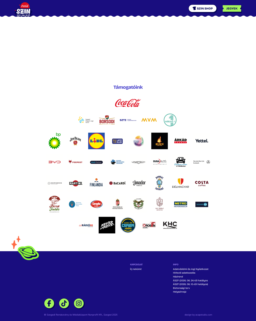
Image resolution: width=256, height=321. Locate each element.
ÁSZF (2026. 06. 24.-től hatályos (190, 280)
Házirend (178, 276)
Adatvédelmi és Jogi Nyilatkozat (190, 269)
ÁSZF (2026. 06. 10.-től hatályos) (190, 284)
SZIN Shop (205, 8)
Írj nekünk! (136, 269)
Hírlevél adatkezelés (184, 272)
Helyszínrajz (179, 291)
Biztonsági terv (181, 288)
